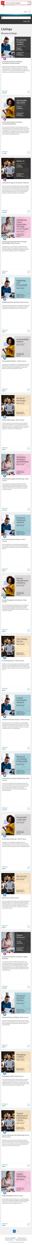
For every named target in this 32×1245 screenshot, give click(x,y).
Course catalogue (10, 1238)
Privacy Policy (9, 1239)
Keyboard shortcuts (21, 1239)
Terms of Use (21, 1238)
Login (25, 11)
